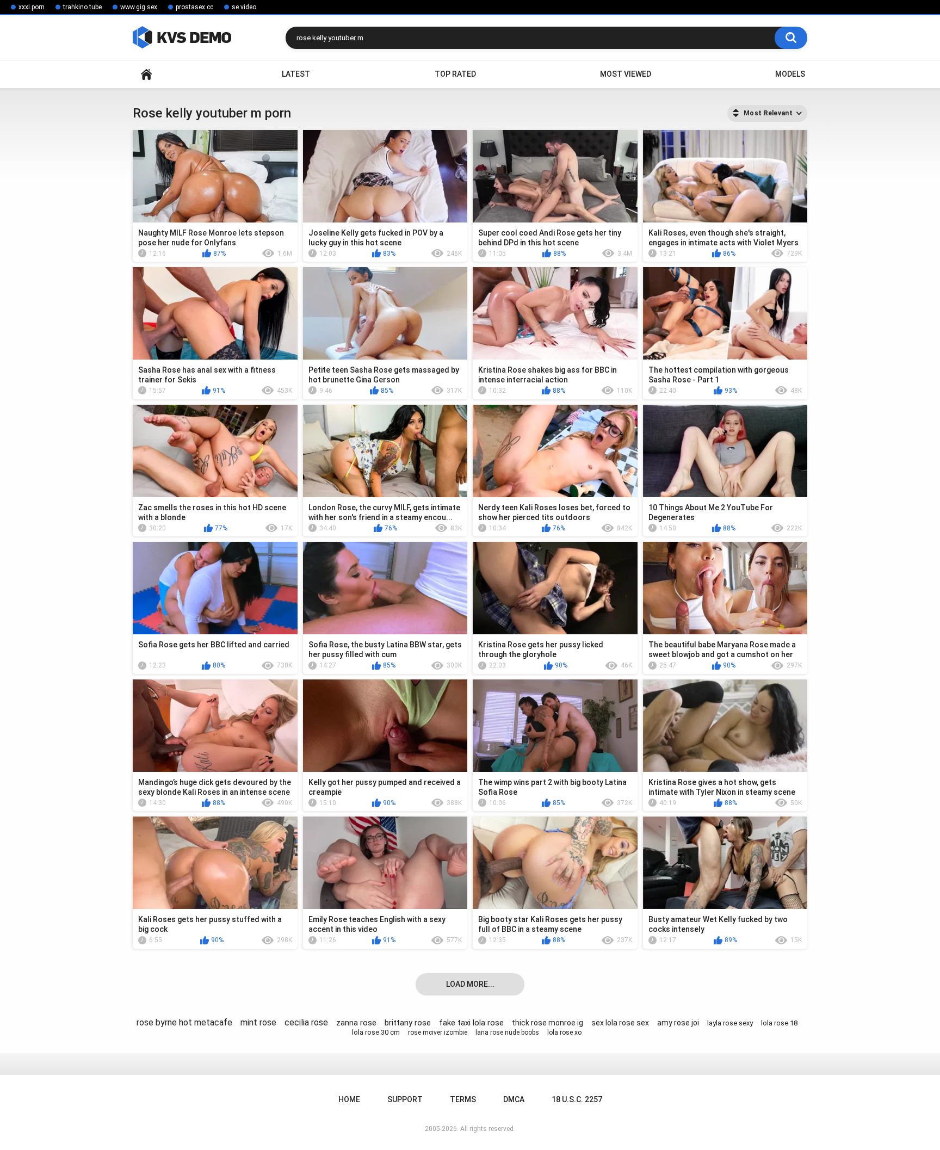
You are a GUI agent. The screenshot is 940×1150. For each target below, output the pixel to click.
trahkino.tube (82, 7)
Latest (296, 74)
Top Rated (455, 74)
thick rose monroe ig (547, 1022)
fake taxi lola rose (471, 1023)
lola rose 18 (779, 1023)
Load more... (470, 984)
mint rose (258, 1022)
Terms (463, 1099)
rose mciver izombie (437, 1032)
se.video (244, 7)
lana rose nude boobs (507, 1032)
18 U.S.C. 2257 (577, 1099)
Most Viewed (625, 74)
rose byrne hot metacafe (184, 1022)
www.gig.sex (138, 7)
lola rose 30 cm (376, 1032)
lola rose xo (564, 1032)
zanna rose (356, 1023)
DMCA (513, 1099)
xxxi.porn (31, 7)
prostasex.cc (194, 7)
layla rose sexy (730, 1023)
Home (146, 74)
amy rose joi (678, 1022)
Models (790, 74)
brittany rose (408, 1023)
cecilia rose (306, 1022)
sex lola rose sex (620, 1022)
